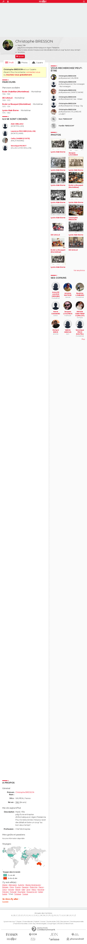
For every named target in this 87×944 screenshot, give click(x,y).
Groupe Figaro (52, 923)
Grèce (4, 890)
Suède (4, 894)
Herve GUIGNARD (55, 313)
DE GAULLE (7, 98)
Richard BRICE (56, 331)
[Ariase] (54, 939)
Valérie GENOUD (67, 331)
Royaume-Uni (32, 892)
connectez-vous (33, 72)
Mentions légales (41, 923)
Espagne (25, 887)
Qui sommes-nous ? (10, 921)
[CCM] (33, 934)
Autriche (21, 885)
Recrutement (65, 921)
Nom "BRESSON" (65, 119)
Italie (23, 890)
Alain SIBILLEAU (17, 124)
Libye (28, 890)
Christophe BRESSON (67, 76)
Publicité (36, 921)
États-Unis (33, 887)
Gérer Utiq (32, 923)
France (41, 887)
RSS (58, 921)
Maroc (34, 890)
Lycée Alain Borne (10, 110)
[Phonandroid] (75, 939)
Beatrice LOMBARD (80, 294)
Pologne (5, 892)
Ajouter (21, 56)
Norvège (40, 890)
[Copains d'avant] (11, 939)
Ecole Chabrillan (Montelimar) (15, 92)
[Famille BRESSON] (53, 126)
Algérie (4, 885)
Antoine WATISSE (67, 294)
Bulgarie (5, 887)
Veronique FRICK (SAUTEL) (80, 332)
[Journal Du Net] (54, 934)
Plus (83, 339)
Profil (11, 63)
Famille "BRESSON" (66, 126)
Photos (24, 63)
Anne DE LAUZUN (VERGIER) (55, 294)
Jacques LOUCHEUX (73, 154)
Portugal (13, 892)
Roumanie (21, 892)
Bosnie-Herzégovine (33, 885)
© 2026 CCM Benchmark (65, 923)
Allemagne (13, 885)
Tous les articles (51, 921)
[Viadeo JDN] (33, 939)
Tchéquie (17, 894)
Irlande (17, 890)
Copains (39, 63)
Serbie (40, 892)
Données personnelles (77, 921)
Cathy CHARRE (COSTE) (20, 138)
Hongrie (11, 890)
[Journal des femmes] (11, 934)
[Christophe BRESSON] (8, 45)
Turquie (25, 894)
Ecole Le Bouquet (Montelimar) (16, 104)
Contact (43, 921)
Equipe (19, 921)
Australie (5, 902)
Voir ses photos (79, 270)
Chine (12, 887)
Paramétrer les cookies (20, 923)
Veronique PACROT (18, 146)
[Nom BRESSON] (53, 119)
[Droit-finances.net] (75, 934)
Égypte (18, 887)
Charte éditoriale (28, 921)
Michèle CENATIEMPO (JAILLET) (80, 314)
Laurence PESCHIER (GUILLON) (23, 131)
